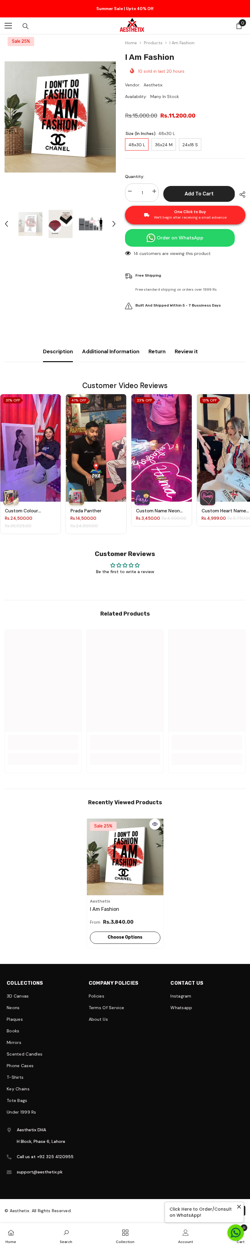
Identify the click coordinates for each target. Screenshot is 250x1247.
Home (131, 37)
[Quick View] (154, 818)
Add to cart (198, 188)
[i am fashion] (125, 851)
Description (58, 345)
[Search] (25, 20)
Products (153, 37)
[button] (6, 218)
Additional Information (110, 345)
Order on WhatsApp (180, 232)
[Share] (240, 188)
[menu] (8, 20)
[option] (125, 6)
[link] (43, 739)
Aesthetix (153, 79)
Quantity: (134, 170)
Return (157, 345)
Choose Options (125, 931)
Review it (186, 345)
